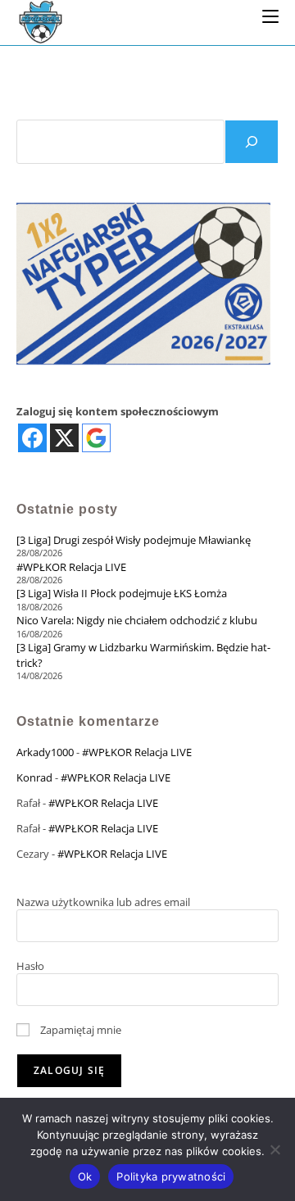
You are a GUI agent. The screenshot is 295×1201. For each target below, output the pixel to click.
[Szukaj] (252, 142)
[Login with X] (64, 438)
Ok (85, 1176)
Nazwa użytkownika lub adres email (103, 902)
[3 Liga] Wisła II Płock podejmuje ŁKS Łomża (121, 593)
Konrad (34, 777)
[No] (274, 1149)
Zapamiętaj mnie (79, 1029)
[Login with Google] (96, 438)
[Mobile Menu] (270, 15)
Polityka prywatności (170, 1176)
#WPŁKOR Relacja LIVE (71, 567)
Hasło (30, 966)
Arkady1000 (45, 752)
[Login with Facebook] (32, 438)
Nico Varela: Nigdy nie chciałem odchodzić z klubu (136, 620)
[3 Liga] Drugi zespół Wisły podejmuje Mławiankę (133, 540)
